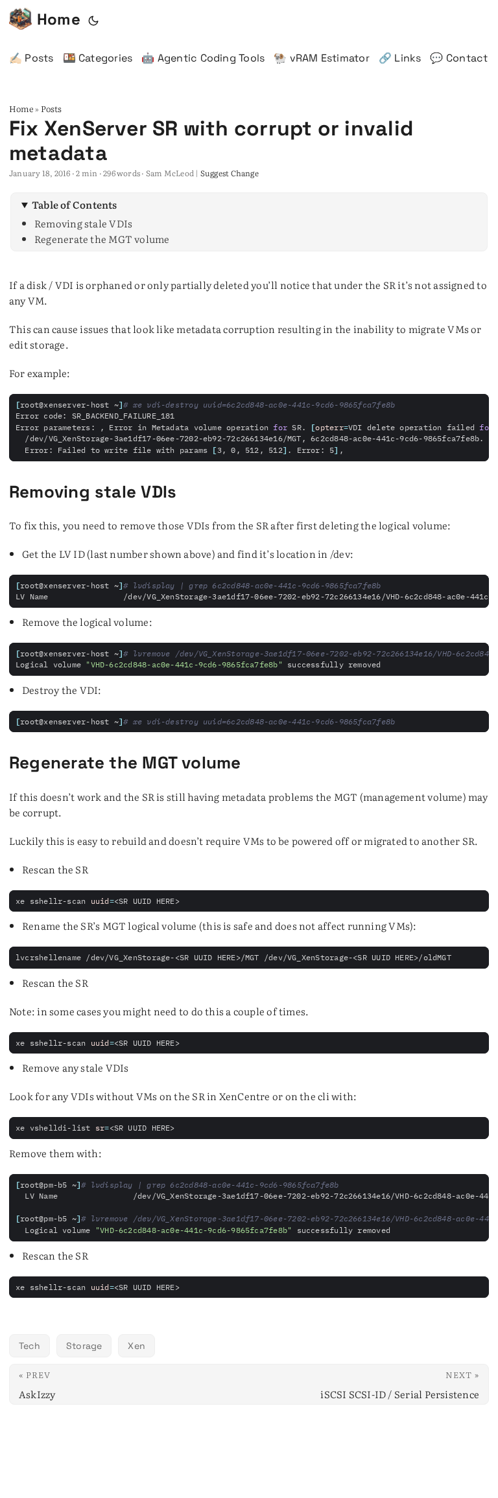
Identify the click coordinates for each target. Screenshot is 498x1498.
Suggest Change (229, 173)
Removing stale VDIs (83, 223)
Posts (51, 108)
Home (58, 19)
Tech (29, 1346)
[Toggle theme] (93, 19)
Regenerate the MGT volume (102, 238)
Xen (136, 1346)
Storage (84, 1346)
